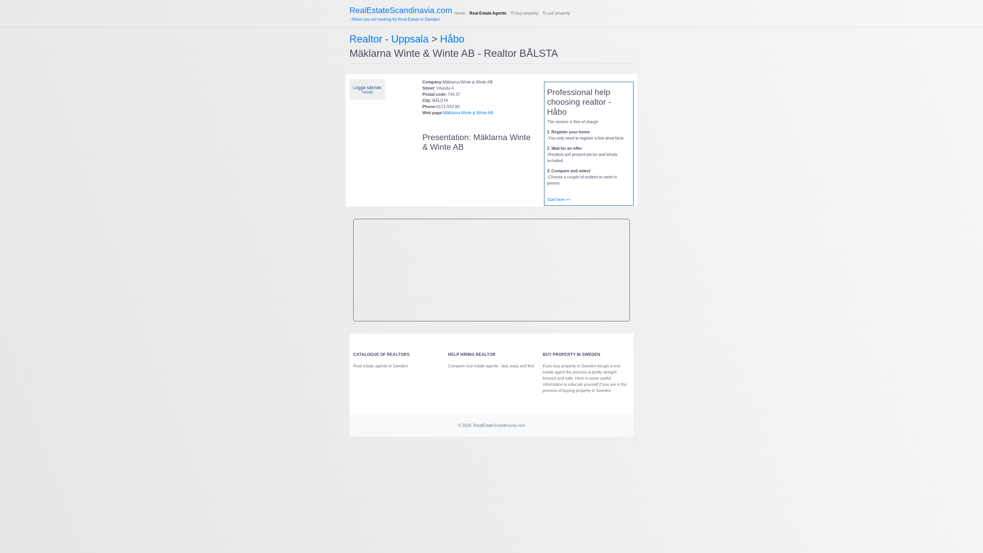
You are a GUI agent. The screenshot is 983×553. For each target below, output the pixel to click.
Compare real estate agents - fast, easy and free (491, 366)
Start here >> (558, 199)
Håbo (452, 39)
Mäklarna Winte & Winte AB (468, 113)
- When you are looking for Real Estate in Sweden (400, 14)
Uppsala (410, 39)
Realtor (367, 39)
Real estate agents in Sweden (380, 366)
